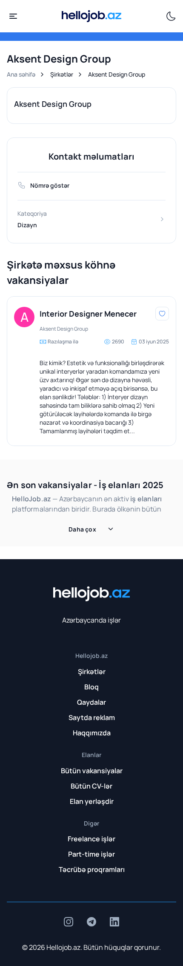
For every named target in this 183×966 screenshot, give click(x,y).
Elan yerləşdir (92, 801)
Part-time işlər (91, 854)
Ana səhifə (21, 74)
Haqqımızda (92, 732)
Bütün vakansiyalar (92, 770)
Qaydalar (91, 702)
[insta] (68, 921)
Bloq (91, 687)
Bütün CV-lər (91, 786)
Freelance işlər (91, 838)
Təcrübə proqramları (92, 869)
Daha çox (82, 529)
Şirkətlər (61, 74)
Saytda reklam (92, 717)
